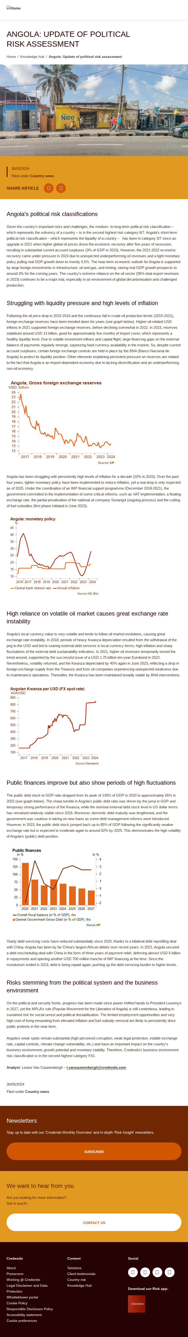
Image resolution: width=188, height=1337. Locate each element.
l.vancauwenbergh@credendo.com (96, 1067)
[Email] (49, 188)
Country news (42, 176)
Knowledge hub (32, 57)
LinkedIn (133, 1272)
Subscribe (94, 1152)
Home (11, 57)
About (11, 1268)
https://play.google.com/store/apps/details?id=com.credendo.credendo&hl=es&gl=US (164, 1312)
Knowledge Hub (79, 1285)
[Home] (14, 10)
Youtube (145, 1272)
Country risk (76, 1280)
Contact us (94, 1223)
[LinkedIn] (61, 188)
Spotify (157, 1272)
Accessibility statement (24, 1315)
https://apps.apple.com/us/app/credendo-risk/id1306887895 (163, 1300)
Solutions (74, 1268)
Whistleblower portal (22, 1297)
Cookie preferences (22, 1321)
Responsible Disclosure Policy (30, 1309)
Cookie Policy (17, 1303)
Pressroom (15, 1274)
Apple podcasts (170, 1272)
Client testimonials (81, 1274)
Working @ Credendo (23, 1280)
